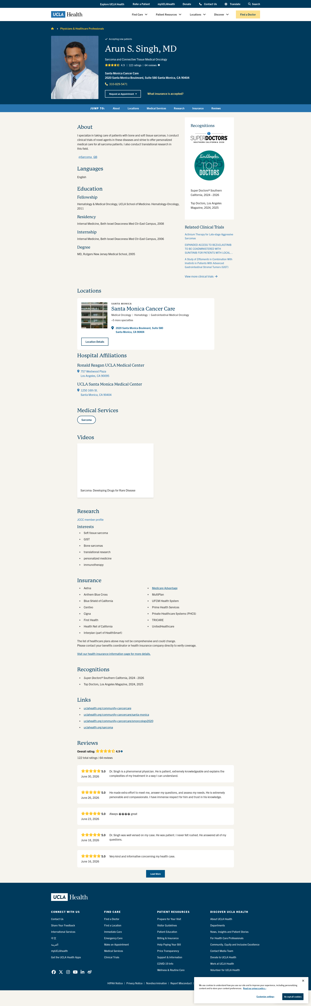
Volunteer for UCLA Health (225, 970)
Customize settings (265, 996)
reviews (151, 65)
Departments (217, 925)
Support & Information (169, 957)
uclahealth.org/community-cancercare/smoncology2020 (118, 721)
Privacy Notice (134, 983)
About (116, 108)
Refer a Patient (141, 4)
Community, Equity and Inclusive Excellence (234, 944)
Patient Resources (166, 14)
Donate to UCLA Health (223, 957)
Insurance (198, 108)
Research (179, 108)
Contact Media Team (221, 950)
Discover (219, 14)
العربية (54, 944)
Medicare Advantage (164, 588)
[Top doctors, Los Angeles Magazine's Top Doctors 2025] (209, 165)
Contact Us (210, 3)
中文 (53, 938)
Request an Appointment (121, 93)
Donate (187, 4)
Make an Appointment (116, 944)
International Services (63, 931)
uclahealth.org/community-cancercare (107, 708)
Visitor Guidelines (167, 925)
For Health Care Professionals (226, 938)
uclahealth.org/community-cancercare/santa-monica (116, 714)
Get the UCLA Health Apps (66, 957)
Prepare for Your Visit (169, 919)
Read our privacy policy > (254, 988)
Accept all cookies (292, 996)
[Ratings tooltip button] (159, 65)
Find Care (137, 14)
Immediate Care (113, 931)
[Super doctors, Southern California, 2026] (209, 137)
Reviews (216, 108)
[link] (53, 972)
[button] (112, 4)
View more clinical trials (199, 276)
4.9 (123, 65)
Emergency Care (113, 938)
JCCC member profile (90, 519)
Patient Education (167, 931)
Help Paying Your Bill (169, 944)
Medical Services (156, 108)
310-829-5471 (118, 84)
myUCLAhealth (166, 4)
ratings (135, 65)
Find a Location (112, 925)
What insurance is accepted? (165, 93)
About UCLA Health (221, 919)
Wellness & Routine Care (170, 970)
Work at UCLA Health (222, 963)
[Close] (303, 980)
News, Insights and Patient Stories (229, 931)
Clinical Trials (111, 957)
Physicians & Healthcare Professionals (82, 28)
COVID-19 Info (165, 963)
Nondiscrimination (156, 983)
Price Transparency (168, 950)
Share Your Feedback (63, 925)
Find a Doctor (248, 14)
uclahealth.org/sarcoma (98, 727)
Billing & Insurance (168, 938)
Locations (195, 14)
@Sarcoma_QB (88, 157)
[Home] (52, 28)
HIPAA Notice (115, 983)
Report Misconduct (181, 983)
